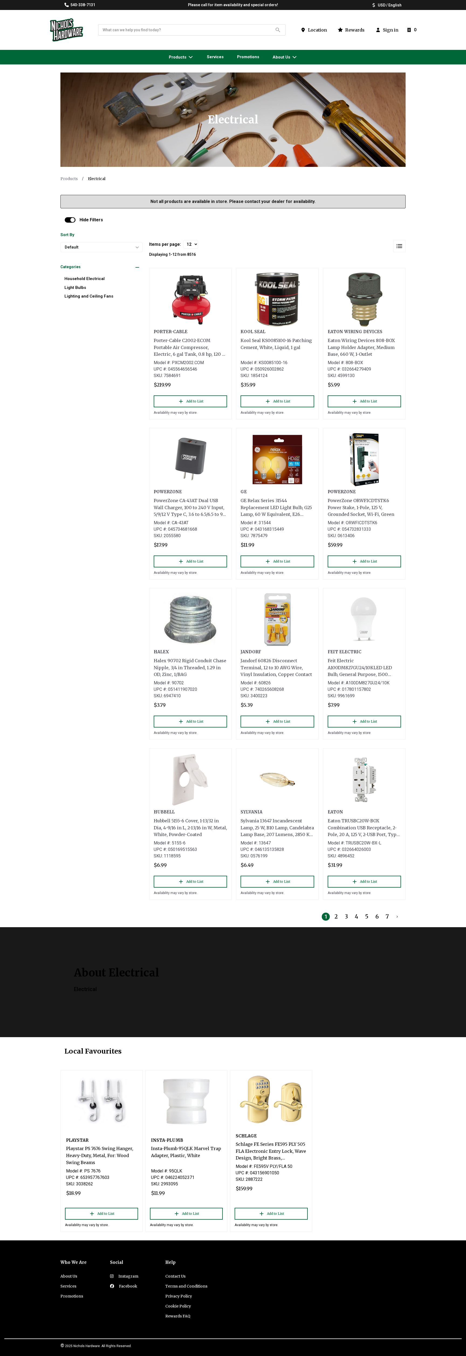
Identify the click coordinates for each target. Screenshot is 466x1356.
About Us (68, 1276)
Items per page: (165, 244)
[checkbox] (70, 220)
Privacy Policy (178, 1296)
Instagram (128, 1276)
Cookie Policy (178, 1306)
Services (68, 1286)
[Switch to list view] (399, 246)
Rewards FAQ (177, 1316)
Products (69, 178)
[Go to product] (190, 299)
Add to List (194, 401)
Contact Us (175, 1276)
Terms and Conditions (186, 1286)
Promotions (71, 1296)
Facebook (127, 1286)
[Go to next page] (397, 917)
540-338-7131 (82, 5)
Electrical (96, 178)
